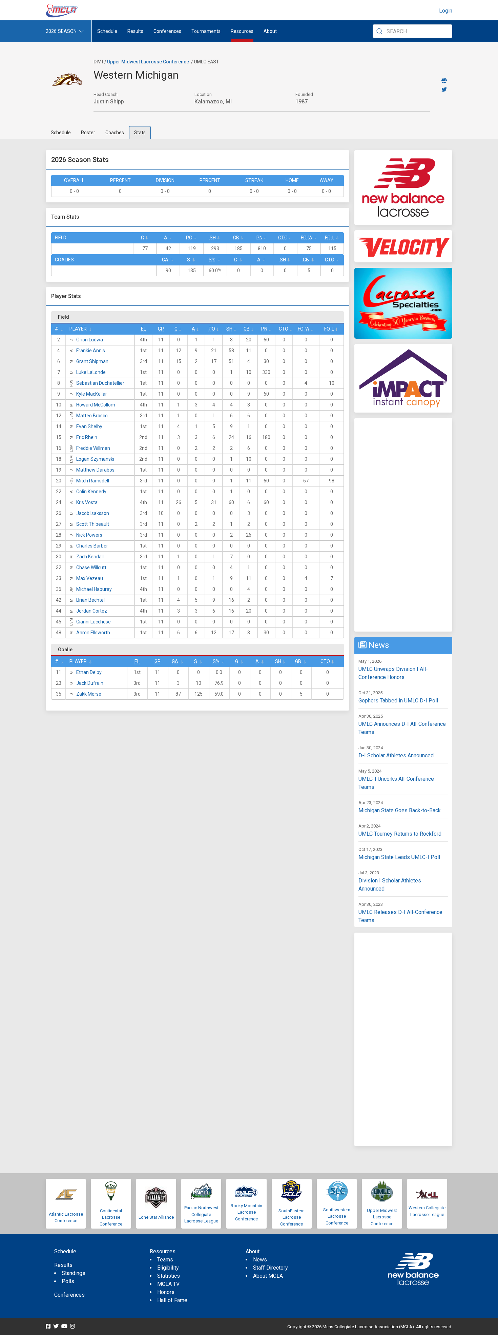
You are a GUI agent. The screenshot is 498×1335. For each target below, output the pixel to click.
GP (161, 329)
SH (213, 237)
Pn (259, 237)
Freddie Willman (93, 448)
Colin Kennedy (91, 491)
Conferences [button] (167, 31)
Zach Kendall (90, 556)
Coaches (114, 132)
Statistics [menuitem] (168, 1276)
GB (236, 237)
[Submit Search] (379, 31)
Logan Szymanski (95, 459)
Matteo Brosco (92, 415)
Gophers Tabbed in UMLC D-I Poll (398, 700)
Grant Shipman (92, 361)
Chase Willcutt (91, 567)
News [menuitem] (260, 1259)
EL (143, 329)
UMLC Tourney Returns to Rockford (399, 834)
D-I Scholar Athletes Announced (396, 755)
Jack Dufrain (89, 683)
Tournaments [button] (206, 31)
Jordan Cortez (91, 611)
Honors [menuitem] (165, 1292)
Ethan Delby (89, 672)
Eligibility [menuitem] (168, 1267)
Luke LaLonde (91, 372)
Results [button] (135, 31)
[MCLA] (63, 11)
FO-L (330, 237)
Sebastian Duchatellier (100, 383)
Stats (140, 132)
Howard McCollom (95, 404)
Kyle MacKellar (91, 394)
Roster (88, 132)
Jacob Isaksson (92, 513)
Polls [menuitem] (68, 1281)
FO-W (306, 237)
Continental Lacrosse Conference (111, 1217)
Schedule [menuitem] (107, 31)
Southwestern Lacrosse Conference (336, 1216)
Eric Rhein (86, 437)
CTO (283, 237)
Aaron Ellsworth (93, 632)
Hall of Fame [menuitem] (172, 1300)
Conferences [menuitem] (69, 1295)
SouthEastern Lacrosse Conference (291, 1217)
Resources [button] (242, 31)
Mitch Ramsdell (92, 480)
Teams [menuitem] (165, 1259)
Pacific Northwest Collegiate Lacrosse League (201, 1214)
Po (189, 237)
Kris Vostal (87, 502)
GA (165, 259)
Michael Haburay (94, 589)
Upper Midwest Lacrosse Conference (148, 61)
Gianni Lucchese (93, 621)
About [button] (270, 31)
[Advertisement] (403, 524)
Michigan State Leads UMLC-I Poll (399, 857)
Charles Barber (92, 546)
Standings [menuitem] (73, 1273)
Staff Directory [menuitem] (270, 1267)
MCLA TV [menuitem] (168, 1284)
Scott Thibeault (92, 524)
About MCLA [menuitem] (268, 1276)
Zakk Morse (88, 694)
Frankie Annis (90, 350)
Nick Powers (89, 535)
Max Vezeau (89, 578)
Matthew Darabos (95, 470)
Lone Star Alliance (156, 1217)
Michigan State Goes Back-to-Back (399, 810)
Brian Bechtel (90, 600)
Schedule (61, 132)
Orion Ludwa (89, 339)
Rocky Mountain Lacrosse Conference (246, 1212)
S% (212, 259)
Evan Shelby (89, 426)
